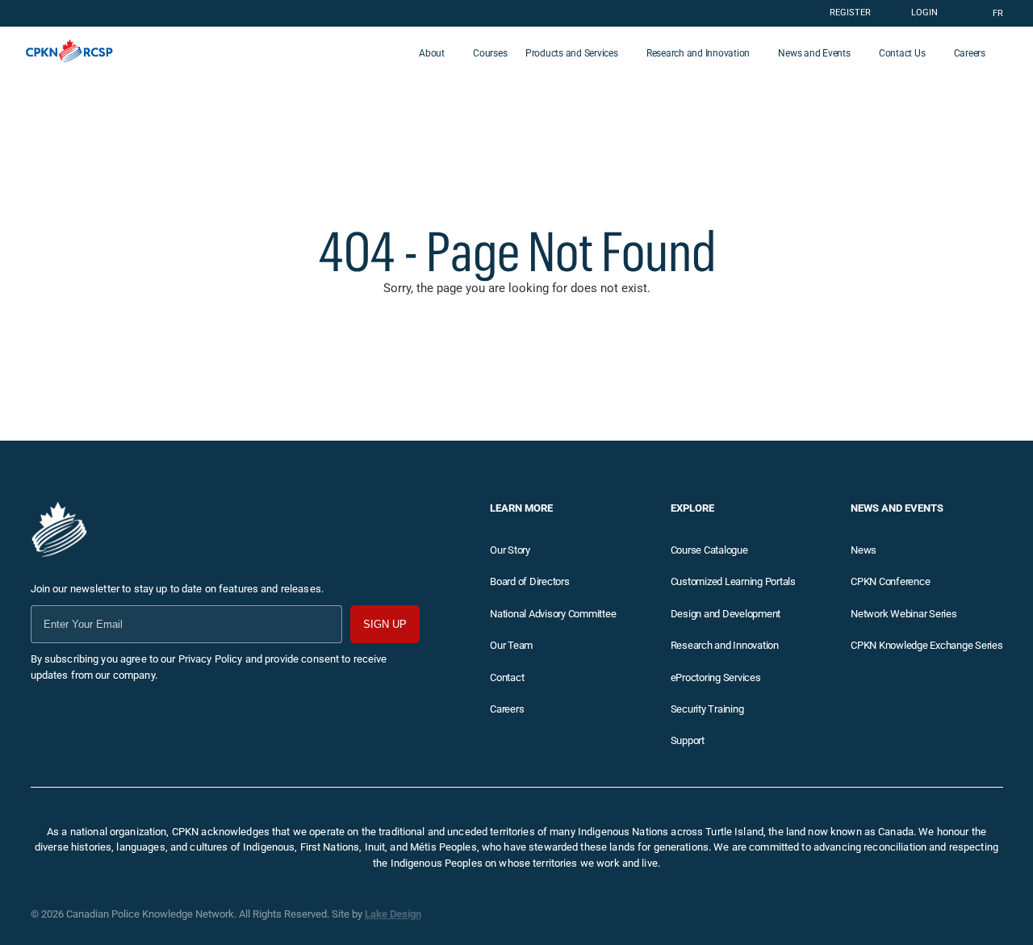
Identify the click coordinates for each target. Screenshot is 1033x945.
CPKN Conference (890, 581)
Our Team (511, 645)
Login (924, 12)
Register (850, 12)
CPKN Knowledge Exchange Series (927, 645)
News (863, 550)
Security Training (707, 709)
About (432, 53)
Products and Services (571, 53)
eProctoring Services (716, 677)
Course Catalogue (709, 550)
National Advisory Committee (553, 614)
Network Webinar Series (904, 614)
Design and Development (726, 614)
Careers (969, 53)
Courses (490, 53)
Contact (507, 677)
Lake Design (393, 914)
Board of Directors (530, 581)
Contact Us (902, 53)
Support (688, 740)
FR (998, 13)
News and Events (814, 53)
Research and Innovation (698, 53)
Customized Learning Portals (733, 581)
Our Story (510, 550)
